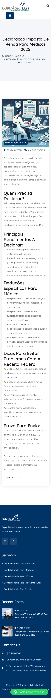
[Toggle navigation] (10, 15)
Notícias (19, 56)
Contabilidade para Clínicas (18, 576)
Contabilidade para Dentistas (19, 589)
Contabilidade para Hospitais (19, 563)
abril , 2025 (23, 610)
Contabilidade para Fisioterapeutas (22, 582)
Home (8, 56)
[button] (29, 692)
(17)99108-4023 (12, 477)
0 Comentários (36, 150)
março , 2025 (23, 628)
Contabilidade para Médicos (19, 570)
